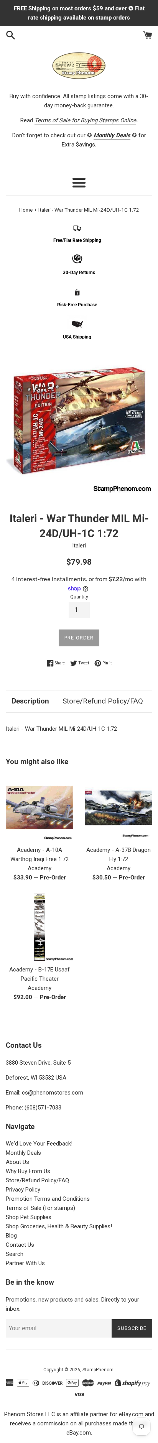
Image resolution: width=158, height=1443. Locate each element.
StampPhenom (98, 1369)
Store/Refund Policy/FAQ (103, 701)
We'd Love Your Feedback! (39, 1143)
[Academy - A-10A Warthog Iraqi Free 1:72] (39, 807)
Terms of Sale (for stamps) (40, 1208)
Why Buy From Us (28, 1171)
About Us (17, 1162)
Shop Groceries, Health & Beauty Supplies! (59, 1226)
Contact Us (20, 1244)
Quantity (79, 597)
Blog (11, 1235)
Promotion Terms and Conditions (48, 1198)
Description (30, 701)
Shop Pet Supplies (28, 1217)
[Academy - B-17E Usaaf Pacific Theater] (39, 927)
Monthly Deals (23, 1152)
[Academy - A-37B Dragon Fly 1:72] (118, 807)
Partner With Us (25, 1263)
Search (14, 1254)
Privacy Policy (23, 1189)
